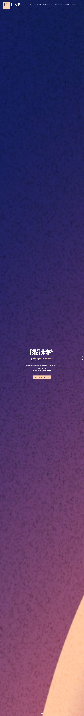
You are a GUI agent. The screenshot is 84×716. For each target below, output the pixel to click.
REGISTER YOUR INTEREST (42, 377)
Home (30, 5)
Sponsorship (58, 4)
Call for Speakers (48, 4)
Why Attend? (37, 4)
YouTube (83, 359)
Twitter (83, 354)
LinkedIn (83, 357)
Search (83, 361)
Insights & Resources (71, 4)
